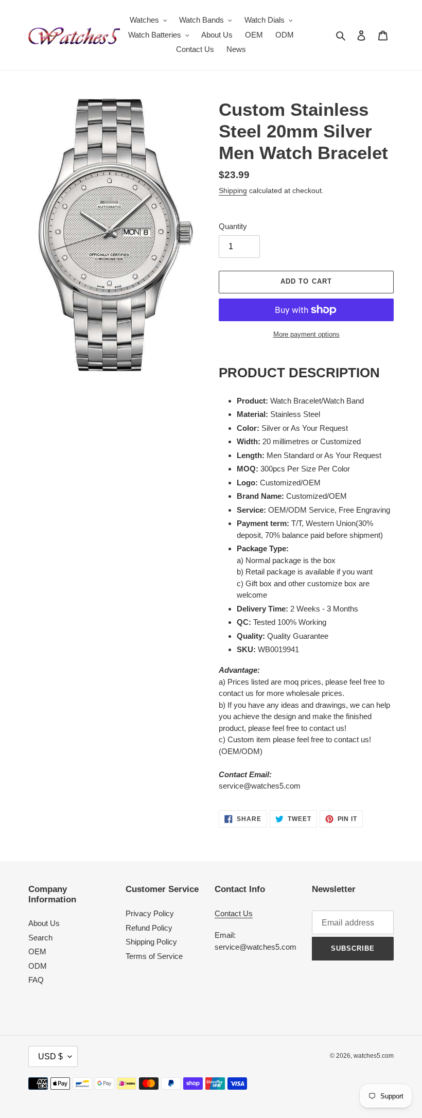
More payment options (306, 334)
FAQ (36, 979)
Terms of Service (154, 956)
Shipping (233, 190)
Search (40, 937)
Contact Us (234, 913)
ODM (37, 966)
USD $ (50, 1056)
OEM (37, 951)
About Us (44, 923)
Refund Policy (149, 927)
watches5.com (374, 1055)
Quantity (233, 226)
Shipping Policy (151, 941)
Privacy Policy (150, 913)
